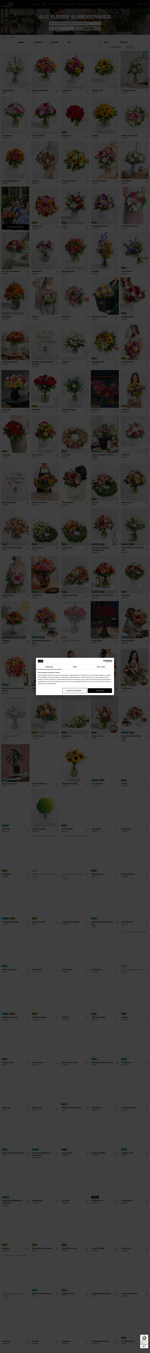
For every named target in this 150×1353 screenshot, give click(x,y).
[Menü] (147, 1336)
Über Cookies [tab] (101, 667)
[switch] (144, 1346)
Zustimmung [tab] (49, 667)
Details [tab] (75, 667)
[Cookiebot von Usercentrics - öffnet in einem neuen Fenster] (104, 661)
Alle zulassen (100, 690)
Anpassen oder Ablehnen (73, 690)
